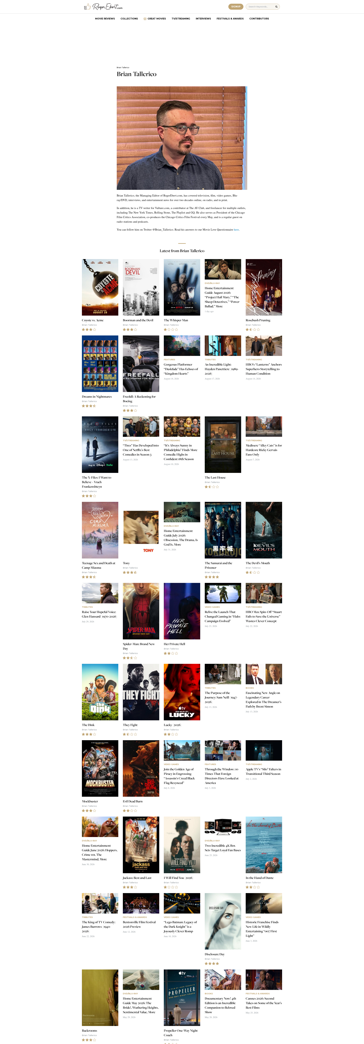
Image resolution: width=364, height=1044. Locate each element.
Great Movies (157, 18)
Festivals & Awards (230, 18)
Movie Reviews (105, 18)
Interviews (203, 18)
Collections (129, 18)
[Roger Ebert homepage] (103, 6)
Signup (235, 6)
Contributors (259, 18)
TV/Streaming (181, 18)
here (236, 229)
